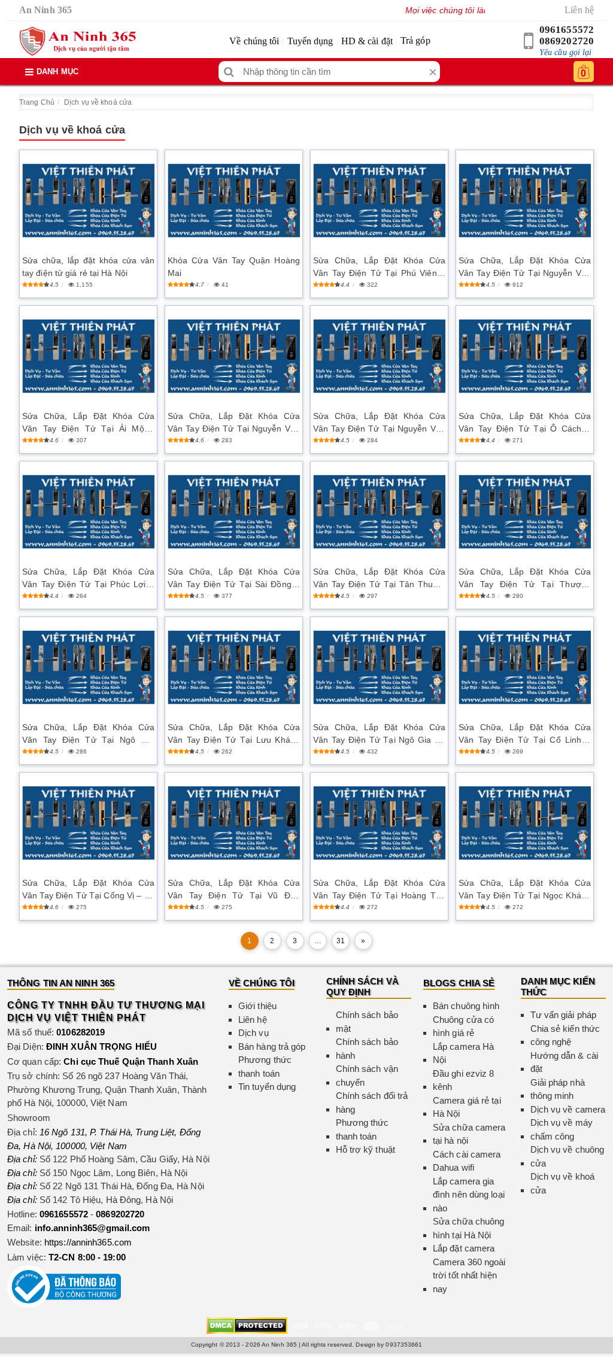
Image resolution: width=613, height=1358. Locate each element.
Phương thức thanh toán (265, 1066)
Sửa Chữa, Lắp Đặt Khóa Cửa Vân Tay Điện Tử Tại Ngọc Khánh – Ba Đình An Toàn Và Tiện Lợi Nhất (525, 890)
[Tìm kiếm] (229, 71)
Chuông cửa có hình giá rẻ (463, 1026)
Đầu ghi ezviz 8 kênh (463, 1080)
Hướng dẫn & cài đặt (564, 1062)
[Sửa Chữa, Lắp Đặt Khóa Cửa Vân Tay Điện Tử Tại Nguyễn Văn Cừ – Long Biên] (525, 201)
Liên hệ (579, 10)
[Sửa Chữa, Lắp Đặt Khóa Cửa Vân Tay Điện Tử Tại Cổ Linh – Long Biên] (525, 667)
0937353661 (404, 1344)
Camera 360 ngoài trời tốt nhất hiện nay (469, 1275)
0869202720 (566, 41)
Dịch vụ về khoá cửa (98, 102)
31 (340, 941)
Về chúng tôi (254, 41)
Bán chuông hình (466, 1006)
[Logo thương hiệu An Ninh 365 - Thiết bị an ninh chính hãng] (77, 41)
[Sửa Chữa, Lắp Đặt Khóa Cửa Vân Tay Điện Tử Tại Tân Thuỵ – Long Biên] (379, 512)
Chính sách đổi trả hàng (372, 1102)
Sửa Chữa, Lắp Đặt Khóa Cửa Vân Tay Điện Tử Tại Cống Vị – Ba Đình (88, 890)
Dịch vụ (253, 1033)
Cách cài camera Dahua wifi (467, 1161)
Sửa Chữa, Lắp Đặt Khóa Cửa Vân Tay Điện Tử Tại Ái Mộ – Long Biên (88, 423)
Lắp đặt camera (463, 1248)
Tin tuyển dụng (267, 1086)
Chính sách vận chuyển (367, 1075)
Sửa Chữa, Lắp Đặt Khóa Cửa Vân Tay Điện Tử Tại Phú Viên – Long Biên (379, 268)
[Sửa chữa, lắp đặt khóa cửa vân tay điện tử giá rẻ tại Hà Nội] (88, 201)
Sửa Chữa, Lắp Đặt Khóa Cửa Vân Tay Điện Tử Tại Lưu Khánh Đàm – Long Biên (234, 734)
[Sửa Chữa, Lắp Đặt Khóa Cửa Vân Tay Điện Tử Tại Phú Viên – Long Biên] (379, 201)
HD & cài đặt (367, 41)
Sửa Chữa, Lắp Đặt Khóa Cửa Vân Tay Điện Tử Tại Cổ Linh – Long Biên (525, 734)
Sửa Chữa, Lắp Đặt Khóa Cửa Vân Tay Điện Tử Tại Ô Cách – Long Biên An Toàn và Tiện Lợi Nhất (525, 423)
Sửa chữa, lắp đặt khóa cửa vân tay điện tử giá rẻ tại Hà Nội (88, 267)
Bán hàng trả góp (272, 1046)
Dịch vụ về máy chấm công (561, 1129)
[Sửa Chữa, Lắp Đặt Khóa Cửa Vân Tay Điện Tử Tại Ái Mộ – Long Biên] (88, 356)
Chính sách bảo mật (367, 1022)
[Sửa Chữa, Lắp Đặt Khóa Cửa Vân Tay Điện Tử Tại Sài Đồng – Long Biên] (234, 512)
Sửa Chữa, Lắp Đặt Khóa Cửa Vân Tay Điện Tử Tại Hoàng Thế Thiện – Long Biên (379, 890)
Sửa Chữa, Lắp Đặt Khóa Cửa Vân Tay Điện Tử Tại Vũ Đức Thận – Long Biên (234, 890)
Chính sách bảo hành (367, 1049)
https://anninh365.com (88, 1242)
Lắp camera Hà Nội (463, 1053)
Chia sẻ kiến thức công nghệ (565, 1035)
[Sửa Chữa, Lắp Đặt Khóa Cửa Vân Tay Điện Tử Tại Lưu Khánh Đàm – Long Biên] (234, 667)
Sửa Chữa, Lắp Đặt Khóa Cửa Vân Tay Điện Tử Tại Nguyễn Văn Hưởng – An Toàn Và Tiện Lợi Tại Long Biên (234, 423)
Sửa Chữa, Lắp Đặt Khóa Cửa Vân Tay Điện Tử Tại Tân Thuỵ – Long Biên (379, 579)
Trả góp (415, 40)
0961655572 (566, 29)
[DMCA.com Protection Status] (247, 1325)
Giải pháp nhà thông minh (557, 1089)
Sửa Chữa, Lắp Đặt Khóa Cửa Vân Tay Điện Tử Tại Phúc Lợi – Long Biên (88, 579)
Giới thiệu (257, 1006)
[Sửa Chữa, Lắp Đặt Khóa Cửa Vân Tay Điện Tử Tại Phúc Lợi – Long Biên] (88, 512)
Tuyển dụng (310, 41)
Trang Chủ (36, 102)
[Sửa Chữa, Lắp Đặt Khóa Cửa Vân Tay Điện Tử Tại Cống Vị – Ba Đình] (88, 823)
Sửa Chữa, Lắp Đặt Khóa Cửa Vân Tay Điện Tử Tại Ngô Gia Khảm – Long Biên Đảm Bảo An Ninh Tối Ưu (88, 734)
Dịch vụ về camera (568, 1109)
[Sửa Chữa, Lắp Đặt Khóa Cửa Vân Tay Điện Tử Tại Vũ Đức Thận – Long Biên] (234, 823)
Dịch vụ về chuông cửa (567, 1156)
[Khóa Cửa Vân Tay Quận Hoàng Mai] (234, 201)
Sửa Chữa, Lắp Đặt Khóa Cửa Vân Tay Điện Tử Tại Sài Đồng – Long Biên (234, 579)
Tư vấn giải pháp (563, 1015)
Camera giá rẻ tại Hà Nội (467, 1107)
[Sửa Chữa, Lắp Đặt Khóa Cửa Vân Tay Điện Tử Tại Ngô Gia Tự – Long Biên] (379, 667)
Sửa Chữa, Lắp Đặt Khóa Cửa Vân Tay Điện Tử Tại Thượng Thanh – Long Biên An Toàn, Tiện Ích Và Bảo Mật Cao (525, 579)
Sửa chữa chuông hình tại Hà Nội (469, 1228)
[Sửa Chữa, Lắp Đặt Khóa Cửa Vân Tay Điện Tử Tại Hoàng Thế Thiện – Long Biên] (379, 823)
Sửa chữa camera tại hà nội (469, 1134)
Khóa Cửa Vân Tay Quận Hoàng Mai (234, 267)
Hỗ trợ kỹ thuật (366, 1149)
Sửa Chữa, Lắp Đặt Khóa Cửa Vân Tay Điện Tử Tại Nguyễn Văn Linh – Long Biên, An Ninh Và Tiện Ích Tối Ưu (379, 423)
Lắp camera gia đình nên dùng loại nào (469, 1194)
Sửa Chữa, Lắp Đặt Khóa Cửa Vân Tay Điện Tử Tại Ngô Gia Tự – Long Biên (379, 734)
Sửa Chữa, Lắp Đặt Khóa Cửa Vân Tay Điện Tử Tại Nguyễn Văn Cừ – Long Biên (525, 268)
